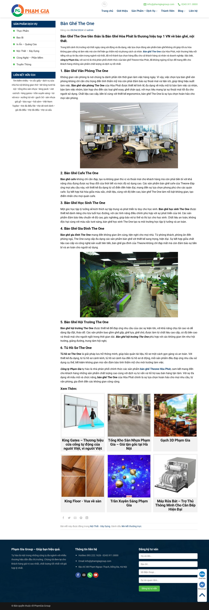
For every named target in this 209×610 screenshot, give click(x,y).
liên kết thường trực (131, 526)
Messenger (202, 589)
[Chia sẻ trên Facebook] (63, 518)
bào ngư (27, 101)
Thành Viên (167, 10)
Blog (180, 10)
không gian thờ (30, 85)
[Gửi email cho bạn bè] (75, 518)
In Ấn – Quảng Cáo (26, 44)
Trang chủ (107, 10)
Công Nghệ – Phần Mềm (29, 57)
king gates (26, 93)
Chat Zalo (202, 578)
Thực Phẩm (22, 30)
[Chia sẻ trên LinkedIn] (87, 518)
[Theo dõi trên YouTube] (95, 575)
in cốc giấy (35, 80)
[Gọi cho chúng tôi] (90, 575)
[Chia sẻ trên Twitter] (69, 518)
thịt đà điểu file (28, 106)
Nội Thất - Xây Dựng (100, 526)
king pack (43, 89)
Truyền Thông (23, 64)
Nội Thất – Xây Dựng (27, 51)
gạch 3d (40, 97)
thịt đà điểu (33, 110)
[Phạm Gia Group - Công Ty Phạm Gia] (30, 11)
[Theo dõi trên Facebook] (78, 575)
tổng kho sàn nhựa (27, 89)
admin (90, 30)
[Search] (104, 4)
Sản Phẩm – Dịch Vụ (143, 10)
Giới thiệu (122, 10)
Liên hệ (193, 10)
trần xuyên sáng (42, 93)
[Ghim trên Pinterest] (81, 518)
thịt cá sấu (46, 110)
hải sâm (37, 101)
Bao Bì (20, 37)
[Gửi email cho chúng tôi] (84, 575)
